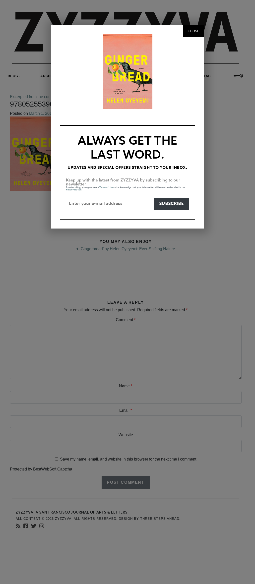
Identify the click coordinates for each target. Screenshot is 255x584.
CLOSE (193, 31)
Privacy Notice (73, 190)
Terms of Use (106, 187)
